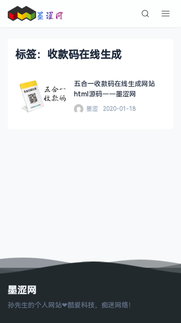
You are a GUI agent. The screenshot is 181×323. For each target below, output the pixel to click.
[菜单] (165, 13)
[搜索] (145, 13)
